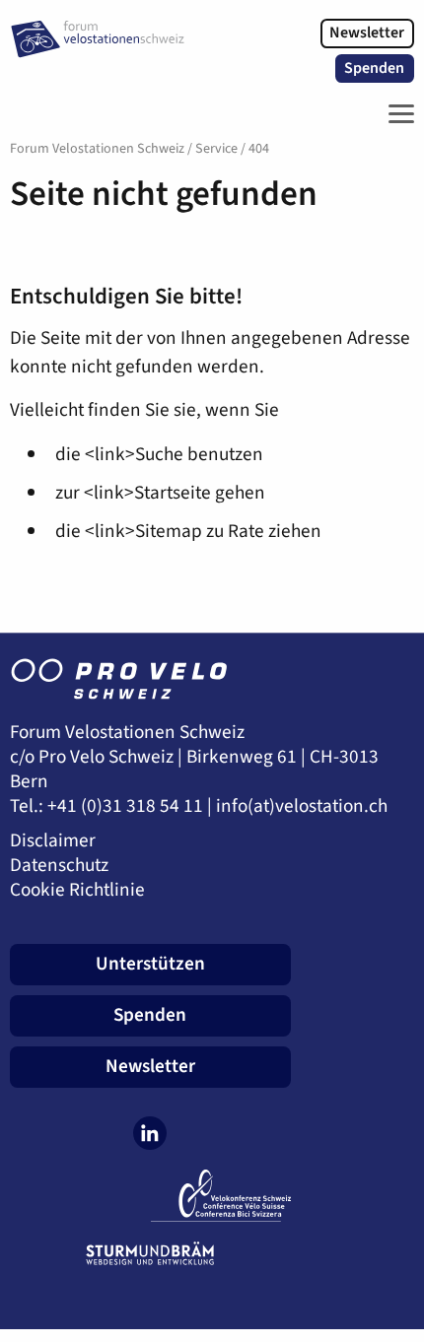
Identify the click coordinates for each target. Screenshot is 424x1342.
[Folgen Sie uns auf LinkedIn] (150, 1133)
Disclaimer (53, 841)
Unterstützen (150, 963)
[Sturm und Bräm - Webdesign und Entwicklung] (150, 1253)
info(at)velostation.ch (302, 806)
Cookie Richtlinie (77, 890)
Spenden (374, 68)
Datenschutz (59, 865)
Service (216, 149)
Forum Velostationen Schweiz (97, 149)
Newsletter (366, 32)
